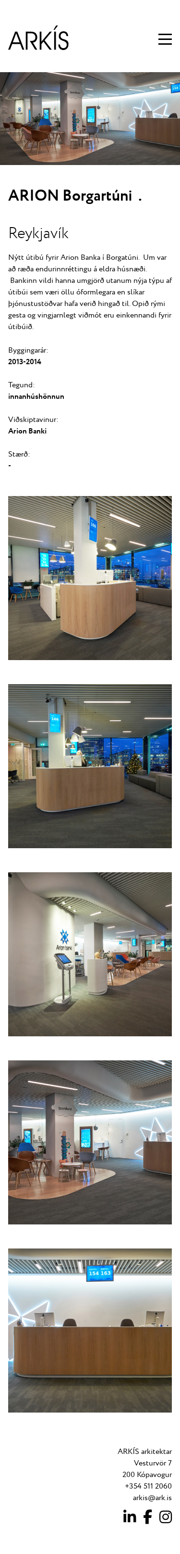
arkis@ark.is (152, 1497)
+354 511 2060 (148, 1486)
